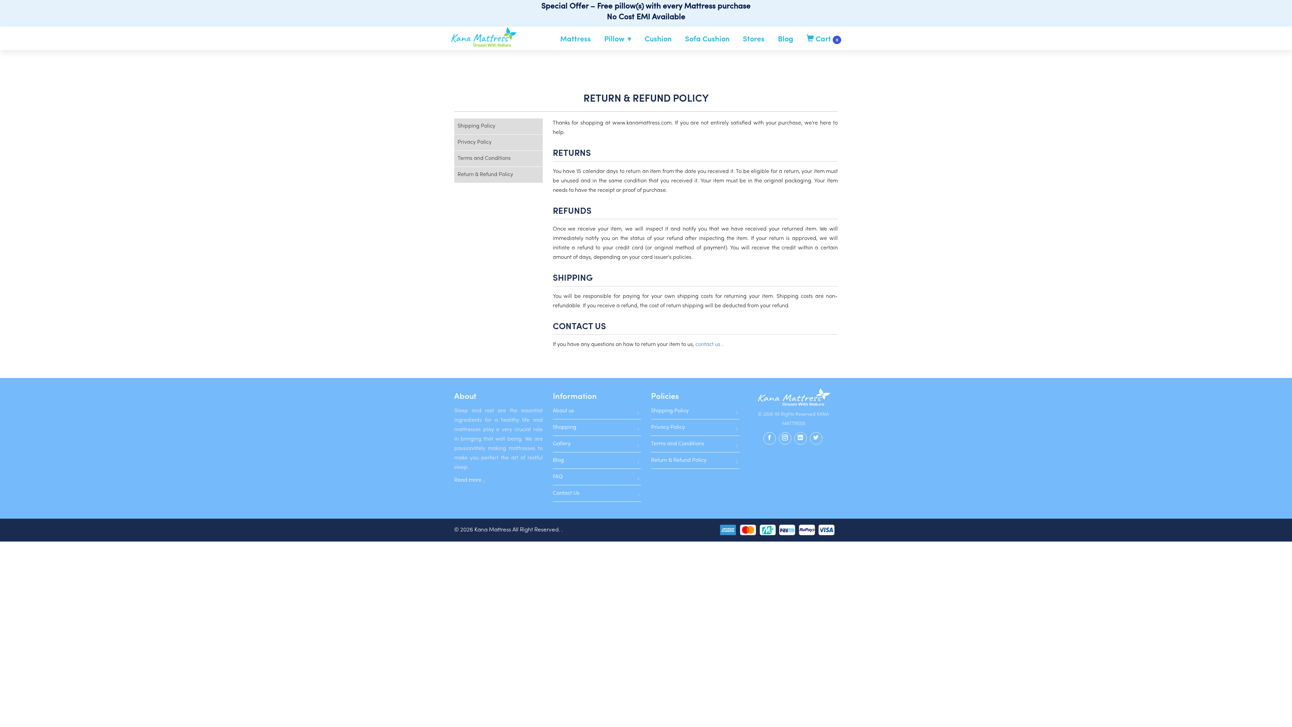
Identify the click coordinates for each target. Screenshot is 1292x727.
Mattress (575, 38)
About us (563, 411)
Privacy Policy (475, 142)
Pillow (614, 38)
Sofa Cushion (707, 38)
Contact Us (566, 493)
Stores (753, 38)
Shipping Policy (476, 126)
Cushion (658, 38)
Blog (785, 38)
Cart (826, 38)
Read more (467, 480)
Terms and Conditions (484, 158)
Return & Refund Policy (485, 174)
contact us (708, 344)
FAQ (558, 477)
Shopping (564, 427)
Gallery (562, 444)
